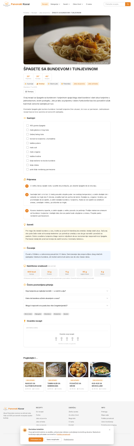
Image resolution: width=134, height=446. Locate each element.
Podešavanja (68, 439)
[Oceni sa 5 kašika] (77, 338)
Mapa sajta (105, 415)
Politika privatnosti (107, 418)
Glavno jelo (54, 84)
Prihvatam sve (36, 439)
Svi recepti (39, 412)
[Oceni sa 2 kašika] (61, 338)
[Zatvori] (109, 429)
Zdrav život (77, 4)
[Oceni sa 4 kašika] (72, 338)
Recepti (45, 4)
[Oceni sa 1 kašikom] (56, 338)
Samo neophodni (53, 439)
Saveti (65, 4)
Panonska (67, 84)
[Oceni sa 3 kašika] (67, 338)
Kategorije (54, 4)
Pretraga (104, 412)
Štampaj (31, 91)
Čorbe (38, 415)
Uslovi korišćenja (107, 422)
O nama (89, 4)
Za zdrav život (74, 415)
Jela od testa (93, 84)
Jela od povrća (79, 84)
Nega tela (72, 418)
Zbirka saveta (73, 412)
